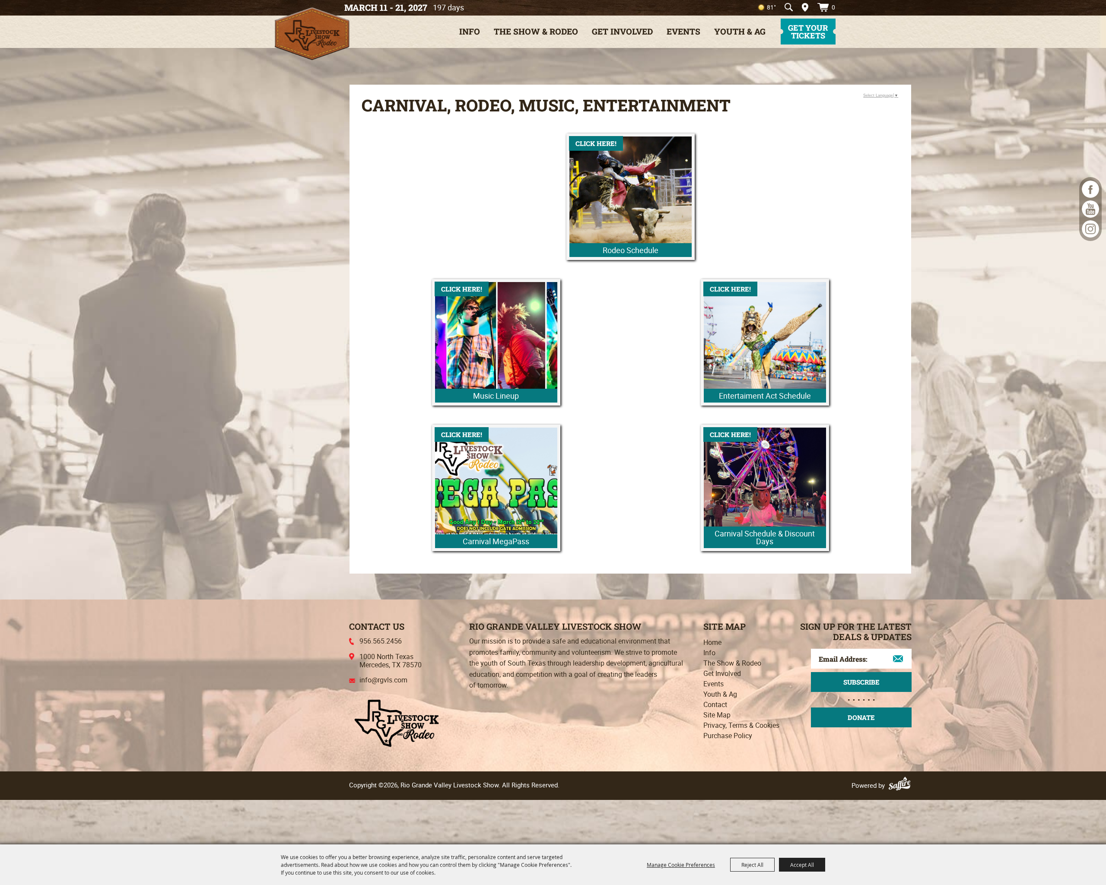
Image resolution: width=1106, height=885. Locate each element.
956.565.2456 (380, 641)
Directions (802, 7)
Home (712, 642)
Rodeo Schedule (630, 250)
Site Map (717, 715)
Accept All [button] (802, 864)
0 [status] (833, 7)
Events (683, 31)
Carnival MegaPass (496, 541)
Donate (861, 717)
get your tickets (808, 31)
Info (469, 31)
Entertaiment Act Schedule (765, 395)
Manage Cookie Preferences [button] (681, 864)
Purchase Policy (727, 735)
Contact (715, 704)
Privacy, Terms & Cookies (741, 725)
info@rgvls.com (383, 680)
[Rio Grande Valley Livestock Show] (396, 722)
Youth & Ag (740, 31)
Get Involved (622, 31)
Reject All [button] (752, 864)
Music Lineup (496, 395)
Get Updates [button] (861, 682)
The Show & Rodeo (536, 31)
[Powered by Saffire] (901, 785)
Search (788, 7)
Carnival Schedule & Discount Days (765, 537)
